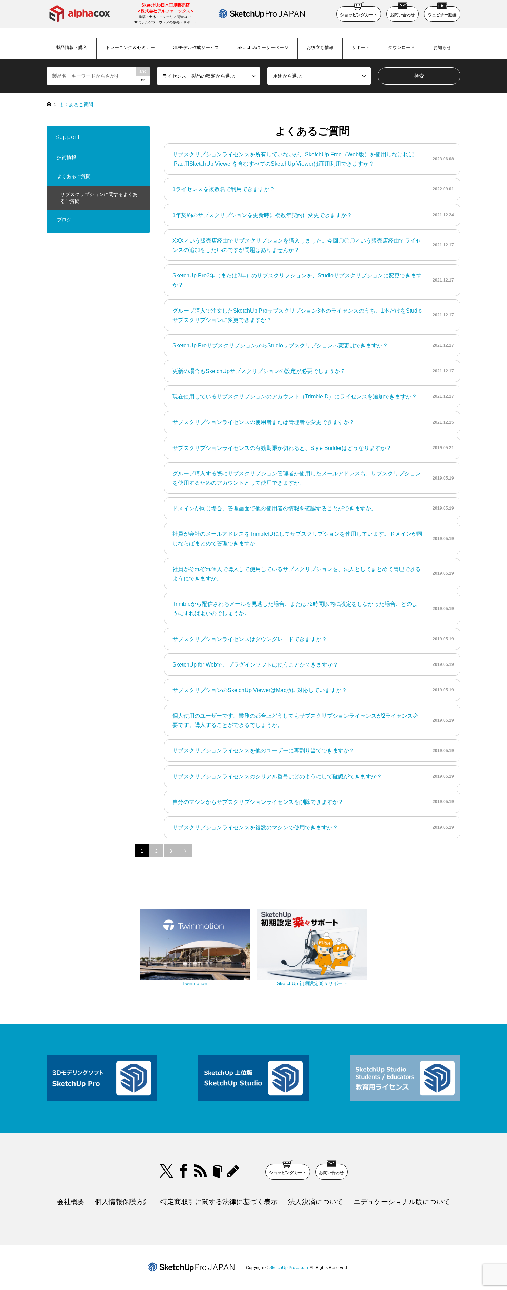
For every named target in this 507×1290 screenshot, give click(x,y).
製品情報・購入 (71, 47)
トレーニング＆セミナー (130, 47)
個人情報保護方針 (122, 1201)
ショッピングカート (358, 14)
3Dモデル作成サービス (196, 47)
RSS (200, 1171)
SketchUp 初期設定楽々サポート (312, 983)
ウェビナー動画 (442, 14)
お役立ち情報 (320, 47)
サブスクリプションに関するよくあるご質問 (99, 197)
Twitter (166, 1171)
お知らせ (442, 47)
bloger (217, 1171)
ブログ (64, 220)
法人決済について (315, 1201)
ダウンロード (401, 47)
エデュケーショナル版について (402, 1201)
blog (234, 1171)
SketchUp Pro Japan (288, 1267)
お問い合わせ (402, 14)
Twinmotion (194, 983)
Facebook (183, 1171)
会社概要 (70, 1201)
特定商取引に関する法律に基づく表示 (219, 1201)
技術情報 (66, 157)
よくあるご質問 (74, 176)
